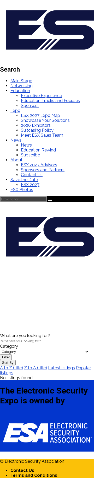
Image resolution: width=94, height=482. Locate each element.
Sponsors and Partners (42, 169)
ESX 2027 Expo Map (40, 115)
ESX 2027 (30, 184)
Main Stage (21, 80)
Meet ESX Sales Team (42, 135)
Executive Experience (41, 95)
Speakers (30, 105)
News (15, 140)
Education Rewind (38, 150)
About (16, 159)
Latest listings (61, 367)
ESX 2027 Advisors (39, 164)
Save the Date (24, 179)
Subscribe (30, 155)
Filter (6, 357)
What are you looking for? (25, 335)
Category (9, 346)
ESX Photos (21, 189)
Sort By (8, 363)
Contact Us (32, 174)
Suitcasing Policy (37, 130)
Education (20, 90)
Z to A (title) (35, 367)
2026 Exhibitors (36, 125)
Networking (21, 85)
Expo (15, 110)
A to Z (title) (11, 367)
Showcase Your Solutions (45, 120)
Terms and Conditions (33, 475)
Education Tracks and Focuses (50, 100)
